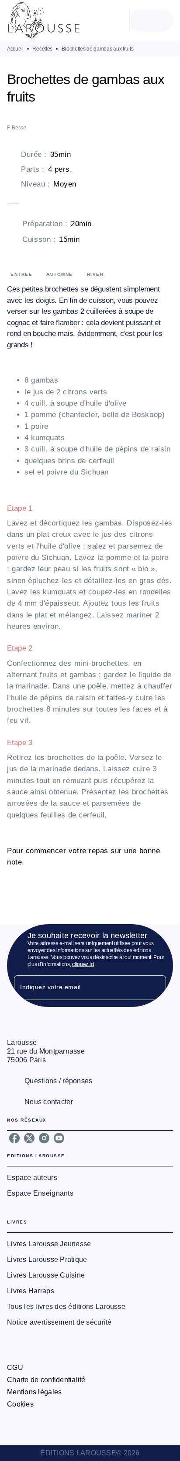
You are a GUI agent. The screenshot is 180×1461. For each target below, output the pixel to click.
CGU (15, 1367)
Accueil (15, 49)
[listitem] (14, 1138)
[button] (90, 1178)
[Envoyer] (155, 987)
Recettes (42, 49)
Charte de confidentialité (46, 1379)
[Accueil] (43, 20)
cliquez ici (83, 964)
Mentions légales (34, 1392)
